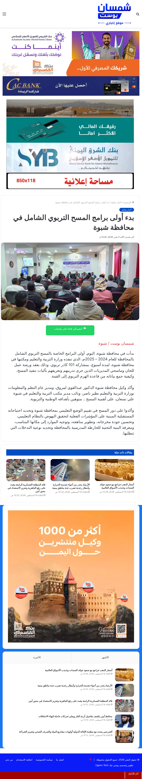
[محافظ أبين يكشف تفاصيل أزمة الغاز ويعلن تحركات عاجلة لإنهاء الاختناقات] (124, 721)
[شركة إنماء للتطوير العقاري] (70, 108)
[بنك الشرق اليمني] (70, 157)
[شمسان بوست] (114, 13)
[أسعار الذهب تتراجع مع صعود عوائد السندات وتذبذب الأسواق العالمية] (114, 470)
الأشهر (105, 657)
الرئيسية (127, 202)
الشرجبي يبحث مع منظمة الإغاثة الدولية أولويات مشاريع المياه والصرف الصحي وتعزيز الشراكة (65, 731)
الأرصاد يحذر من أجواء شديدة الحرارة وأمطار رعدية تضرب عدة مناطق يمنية (75, 685)
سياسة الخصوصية (44, 759)
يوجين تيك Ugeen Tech (107, 765)
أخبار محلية (116, 202)
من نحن (9, 759)
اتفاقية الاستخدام (24, 759)
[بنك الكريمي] (71, 44)
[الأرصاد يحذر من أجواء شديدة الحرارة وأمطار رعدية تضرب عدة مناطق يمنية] (70, 470)
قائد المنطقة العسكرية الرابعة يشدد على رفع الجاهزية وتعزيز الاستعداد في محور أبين (26, 488)
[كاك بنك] (71, 85)
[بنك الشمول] (70, 129)
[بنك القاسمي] (71, 67)
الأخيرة (37, 657)
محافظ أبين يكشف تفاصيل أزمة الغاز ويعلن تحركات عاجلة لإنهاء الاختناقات (75, 716)
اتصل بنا (60, 759)
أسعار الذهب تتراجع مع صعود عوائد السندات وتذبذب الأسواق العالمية (78, 670)
